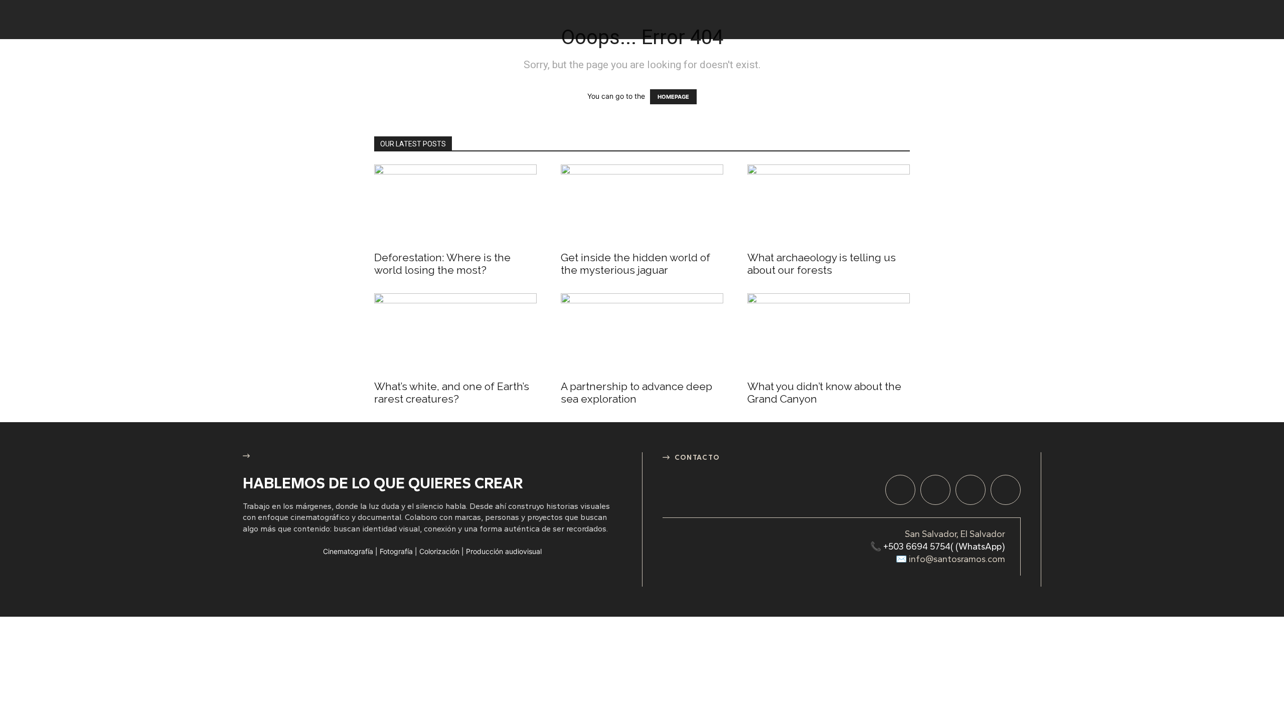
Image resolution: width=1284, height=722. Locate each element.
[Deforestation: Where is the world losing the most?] (455, 204)
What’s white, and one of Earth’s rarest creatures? (451, 392)
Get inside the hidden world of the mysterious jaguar (635, 263)
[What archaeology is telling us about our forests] (828, 204)
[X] (970, 490)
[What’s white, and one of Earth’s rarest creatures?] (455, 333)
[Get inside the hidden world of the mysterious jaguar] (642, 204)
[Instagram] (935, 490)
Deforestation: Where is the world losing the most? (442, 263)
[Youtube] (1006, 490)
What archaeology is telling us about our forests (821, 263)
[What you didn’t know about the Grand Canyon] (828, 333)
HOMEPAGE (673, 96)
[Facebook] (900, 490)
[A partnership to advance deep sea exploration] (642, 333)
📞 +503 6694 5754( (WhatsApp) (937, 546)
